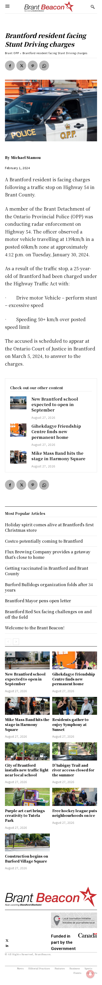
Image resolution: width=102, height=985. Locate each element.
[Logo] (49, 6)
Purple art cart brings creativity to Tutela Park (25, 815)
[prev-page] (8, 642)
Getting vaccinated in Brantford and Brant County (46, 570)
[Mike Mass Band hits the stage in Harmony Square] (18, 457)
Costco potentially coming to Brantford (44, 541)
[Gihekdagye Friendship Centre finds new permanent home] (18, 430)
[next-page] (16, 642)
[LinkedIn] (7, 945)
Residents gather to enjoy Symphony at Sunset (70, 724)
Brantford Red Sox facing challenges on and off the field (48, 614)
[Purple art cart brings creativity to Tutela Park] (27, 797)
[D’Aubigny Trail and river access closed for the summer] (74, 751)
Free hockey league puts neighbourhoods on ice (74, 813)
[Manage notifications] (90, 974)
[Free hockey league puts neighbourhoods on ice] (74, 797)
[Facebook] (10, 66)
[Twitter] (21, 66)
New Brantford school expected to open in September (54, 404)
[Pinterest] (33, 66)
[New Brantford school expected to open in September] (18, 403)
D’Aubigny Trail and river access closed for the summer (73, 770)
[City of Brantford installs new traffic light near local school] (27, 751)
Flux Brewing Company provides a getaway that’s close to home (47, 554)
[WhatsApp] (44, 66)
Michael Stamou (26, 157)
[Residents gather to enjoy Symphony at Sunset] (74, 706)
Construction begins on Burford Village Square (26, 859)
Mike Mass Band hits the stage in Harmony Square (58, 455)
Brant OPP (12, 53)
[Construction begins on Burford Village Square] (27, 842)
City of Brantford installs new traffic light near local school (27, 770)
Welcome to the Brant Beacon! (34, 628)
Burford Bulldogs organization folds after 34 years (49, 587)
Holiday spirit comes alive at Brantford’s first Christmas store (49, 527)
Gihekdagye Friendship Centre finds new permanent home (56, 431)
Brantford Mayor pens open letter (38, 601)
